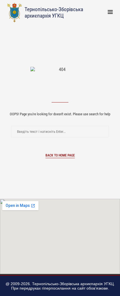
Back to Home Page (60, 155)
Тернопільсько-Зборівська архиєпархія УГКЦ (54, 12)
